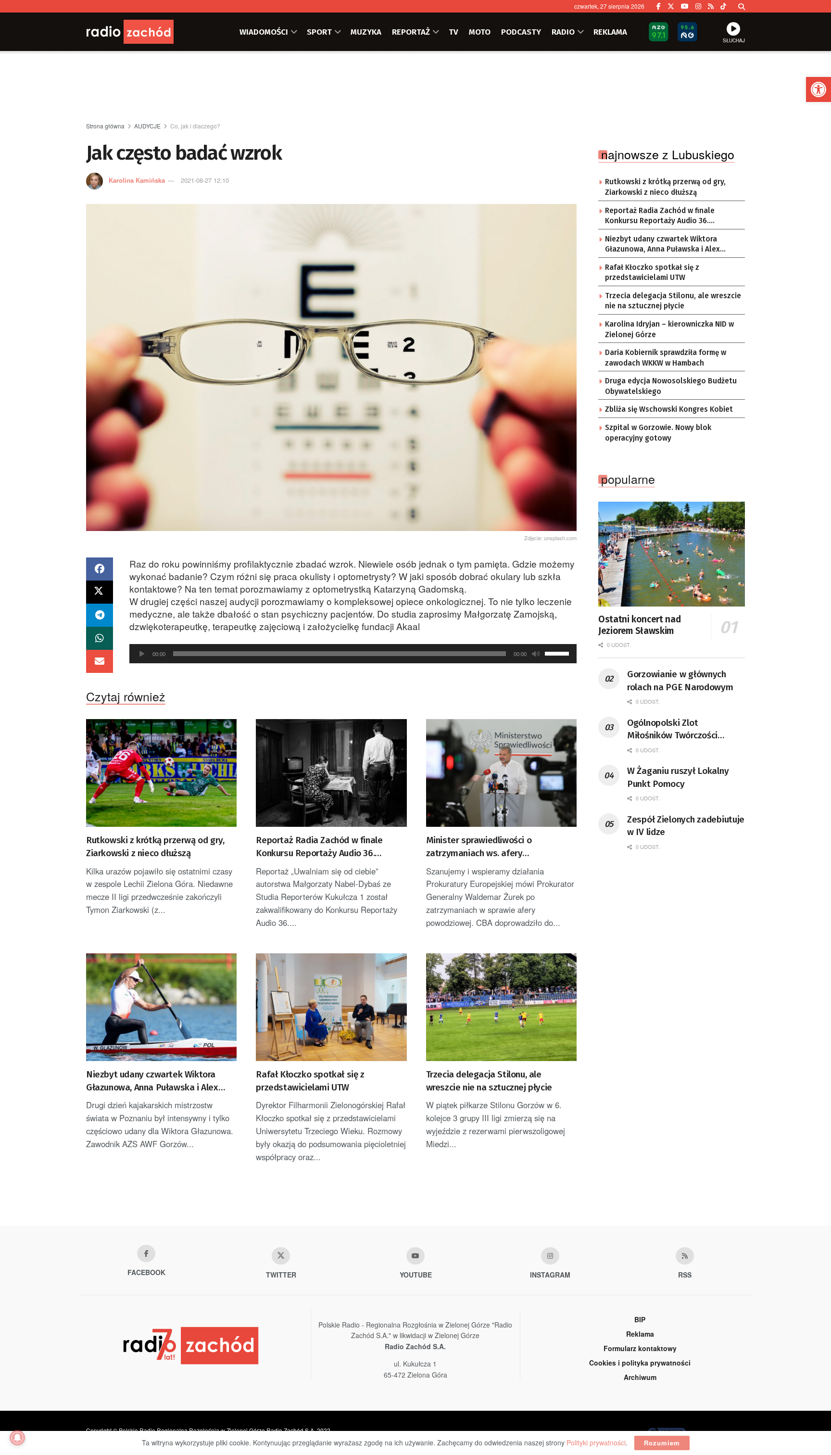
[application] (353, 653)
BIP (639, 1319)
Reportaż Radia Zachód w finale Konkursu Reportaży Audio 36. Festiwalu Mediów (319, 847)
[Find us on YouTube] (685, 6)
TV (453, 32)
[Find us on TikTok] (723, 6)
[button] (818, 89)
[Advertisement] (415, 87)
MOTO (480, 32)
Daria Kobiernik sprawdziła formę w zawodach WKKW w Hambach (665, 357)
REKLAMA (610, 32)
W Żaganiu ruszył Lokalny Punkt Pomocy (678, 777)
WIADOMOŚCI (263, 32)
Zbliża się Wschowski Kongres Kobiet (669, 409)
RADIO (563, 32)
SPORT (319, 32)
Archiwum (640, 1377)
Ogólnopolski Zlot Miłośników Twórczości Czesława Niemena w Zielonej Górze (672, 729)
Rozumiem (662, 1442)
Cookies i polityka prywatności (640, 1362)
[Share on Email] (99, 661)
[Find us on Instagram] (698, 6)
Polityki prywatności (596, 1442)
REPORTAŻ (411, 32)
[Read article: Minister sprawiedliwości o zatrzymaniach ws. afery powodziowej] (501, 773)
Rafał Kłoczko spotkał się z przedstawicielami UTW (310, 1081)
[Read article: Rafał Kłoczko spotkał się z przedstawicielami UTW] (331, 1007)
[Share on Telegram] (99, 615)
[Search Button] (741, 6)
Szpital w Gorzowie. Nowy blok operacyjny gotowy (658, 433)
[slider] (558, 652)
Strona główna (105, 126)
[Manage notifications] (17, 1437)
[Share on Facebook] (99, 569)
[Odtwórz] (142, 653)
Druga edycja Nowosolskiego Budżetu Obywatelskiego (671, 386)
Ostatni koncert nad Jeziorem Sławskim (639, 625)
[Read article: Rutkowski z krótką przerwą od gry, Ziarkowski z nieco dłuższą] (161, 773)
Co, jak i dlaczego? (195, 126)
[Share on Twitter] (99, 592)
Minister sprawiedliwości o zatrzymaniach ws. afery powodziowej (479, 847)
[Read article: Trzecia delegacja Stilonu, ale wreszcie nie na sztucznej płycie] (501, 1007)
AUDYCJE (147, 126)
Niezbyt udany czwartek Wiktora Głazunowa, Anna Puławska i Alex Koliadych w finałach (152, 1081)
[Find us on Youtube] (415, 1256)
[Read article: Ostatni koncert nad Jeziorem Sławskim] (671, 554)
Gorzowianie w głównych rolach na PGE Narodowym (680, 681)
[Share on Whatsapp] (99, 638)
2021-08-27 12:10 (205, 180)
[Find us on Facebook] (658, 6)
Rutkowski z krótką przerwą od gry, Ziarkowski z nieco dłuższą (155, 847)
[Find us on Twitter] (670, 6)
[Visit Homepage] (143, 31)
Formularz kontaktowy (640, 1348)
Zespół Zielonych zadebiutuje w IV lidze (685, 826)
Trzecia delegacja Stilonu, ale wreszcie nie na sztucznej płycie (489, 1081)
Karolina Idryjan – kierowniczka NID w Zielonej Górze (669, 329)
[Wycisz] (536, 653)
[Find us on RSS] (711, 6)
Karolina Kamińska (137, 180)
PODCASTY (521, 32)
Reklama (640, 1334)
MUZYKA (366, 32)
